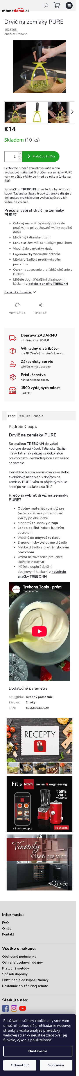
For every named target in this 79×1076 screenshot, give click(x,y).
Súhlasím (56, 1065)
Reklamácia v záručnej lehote (25, 986)
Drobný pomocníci (39, 697)
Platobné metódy (15, 968)
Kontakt (8, 934)
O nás (6, 928)
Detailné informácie (18, 292)
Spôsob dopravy (15, 974)
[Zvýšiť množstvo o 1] (20, 154)
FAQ (5, 923)
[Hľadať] (46, 5)
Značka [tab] (38, 416)
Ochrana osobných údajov (22, 962)
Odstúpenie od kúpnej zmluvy (25, 980)
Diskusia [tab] (24, 416)
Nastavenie (37, 1051)
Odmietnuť (20, 1065)
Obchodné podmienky (19, 956)
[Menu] (69, 5)
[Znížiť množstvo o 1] (20, 159)
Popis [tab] (12, 416)
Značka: (15, 34)
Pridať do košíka (44, 156)
